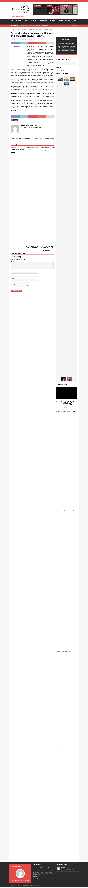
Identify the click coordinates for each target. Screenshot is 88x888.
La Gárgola (52, 20)
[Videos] (75, 1)
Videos (75, 20)
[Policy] (78, 1)
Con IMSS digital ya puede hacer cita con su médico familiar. (17, 151)
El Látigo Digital (23, 39)
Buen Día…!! (35, 875)
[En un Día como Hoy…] (66, 32)
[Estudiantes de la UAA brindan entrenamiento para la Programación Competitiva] (33, 195)
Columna (60, 20)
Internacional (14, 23)
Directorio (13, 1)
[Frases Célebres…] (66, 81)
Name (12, 271)
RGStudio (43, 882)
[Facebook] (73, 1)
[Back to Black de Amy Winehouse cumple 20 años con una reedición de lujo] (66, 9)
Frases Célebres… (36, 873)
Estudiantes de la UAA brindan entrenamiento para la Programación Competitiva (32, 247)
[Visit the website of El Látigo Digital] (21, 129)
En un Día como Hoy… (65, 40)
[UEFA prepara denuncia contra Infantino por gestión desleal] (53, 9)
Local (12, 20)
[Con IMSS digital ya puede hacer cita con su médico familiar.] (18, 147)
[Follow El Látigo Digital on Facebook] (23, 129)
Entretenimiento (42, 20)
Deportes (33, 20)
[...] (64, 52)
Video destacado (62, 382)
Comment (13, 261)
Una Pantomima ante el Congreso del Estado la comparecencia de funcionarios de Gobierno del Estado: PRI (69, 401)
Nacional (18, 20)
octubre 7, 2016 (15, 39)
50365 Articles (37, 125)
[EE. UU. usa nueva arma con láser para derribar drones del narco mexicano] (40, 9)
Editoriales (68, 20)
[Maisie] (58, 866)
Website (12, 278)
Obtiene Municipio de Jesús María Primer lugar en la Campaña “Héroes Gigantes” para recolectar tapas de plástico (47, 247)
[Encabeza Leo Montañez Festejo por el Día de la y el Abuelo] (60, 76)
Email (12, 274)
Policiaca (26, 20)
